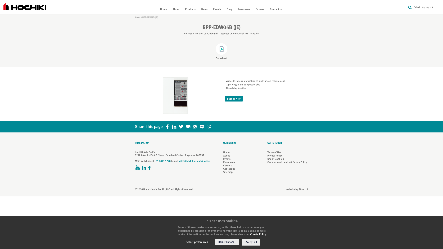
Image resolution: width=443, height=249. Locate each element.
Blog (229, 9)
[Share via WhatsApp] (195, 125)
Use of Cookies (275, 158)
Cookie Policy (258, 234)
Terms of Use (274, 152)
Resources (244, 9)
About (176, 9)
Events (217, 9)
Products (190, 9)
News (204, 9)
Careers (260, 9)
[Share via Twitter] (182, 125)
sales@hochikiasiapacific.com (194, 161)
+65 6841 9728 (162, 161)
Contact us (276, 9)
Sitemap (228, 172)
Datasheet (221, 58)
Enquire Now (234, 98)
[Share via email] (189, 125)
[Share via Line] (202, 125)
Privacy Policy (274, 155)
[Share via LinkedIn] (175, 125)
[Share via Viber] (209, 125)
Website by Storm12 (297, 189)
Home (163, 9)
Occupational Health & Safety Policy (287, 162)
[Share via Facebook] (168, 125)
